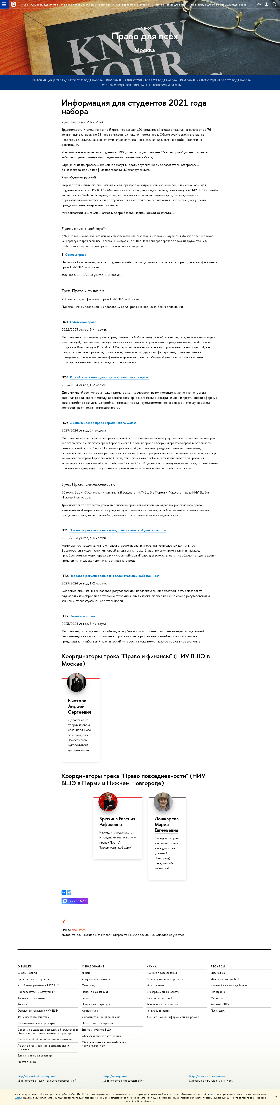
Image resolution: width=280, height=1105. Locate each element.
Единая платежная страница (35, 1055)
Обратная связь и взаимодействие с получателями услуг (104, 1043)
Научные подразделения (161, 972)
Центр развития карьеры (97, 1023)
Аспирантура (90, 1010)
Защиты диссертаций (159, 998)
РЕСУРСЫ (218, 966)
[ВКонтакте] (64, 892)
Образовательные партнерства (101, 1036)
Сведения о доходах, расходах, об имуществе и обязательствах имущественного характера (48, 1031)
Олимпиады (89, 985)
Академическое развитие (162, 1004)
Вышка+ (86, 998)
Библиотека (218, 972)
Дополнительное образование (101, 1017)
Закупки (22, 1004)
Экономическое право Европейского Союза (103, 422)
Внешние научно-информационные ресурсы (173, 1017)
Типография (218, 992)
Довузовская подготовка (97, 979)
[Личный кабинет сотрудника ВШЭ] (267, 4)
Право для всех (144, 35)
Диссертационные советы (162, 992)
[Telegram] (69, 892)
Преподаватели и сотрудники (36, 992)
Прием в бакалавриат (95, 992)
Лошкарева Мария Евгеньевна (167, 824)
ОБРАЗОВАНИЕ (93, 966)
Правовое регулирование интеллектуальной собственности (115, 575)
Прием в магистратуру (96, 1004)
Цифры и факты (27, 972)
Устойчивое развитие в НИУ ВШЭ (38, 985)
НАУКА (151, 966)
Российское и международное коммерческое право (109, 377)
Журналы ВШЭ (220, 1004)
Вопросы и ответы (167, 85)
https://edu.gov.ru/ (115, 1076)
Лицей (86, 972)
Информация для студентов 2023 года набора (215, 80)
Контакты (142, 85)
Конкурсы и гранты (158, 1010)
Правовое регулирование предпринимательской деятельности (118, 530)
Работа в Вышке (27, 1062)
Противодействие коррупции (36, 1023)
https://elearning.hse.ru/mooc (207, 1076)
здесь (212, 1094)
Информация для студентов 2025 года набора (67, 80)
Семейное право (82, 616)
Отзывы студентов (116, 85)
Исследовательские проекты (164, 979)
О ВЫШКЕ (25, 966)
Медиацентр (218, 998)
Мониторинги (155, 985)
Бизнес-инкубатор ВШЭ (96, 1029)
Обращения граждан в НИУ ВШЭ (38, 1010)
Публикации (218, 1010)
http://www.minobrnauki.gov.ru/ (37, 1076)
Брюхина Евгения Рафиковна (117, 821)
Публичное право (83, 322)
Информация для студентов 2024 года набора (141, 80)
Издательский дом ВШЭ (225, 979)
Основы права (75, 254)
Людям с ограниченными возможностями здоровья (43, 1047)
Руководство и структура (34, 979)
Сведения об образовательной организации (45, 1039)
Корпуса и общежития (31, 998)
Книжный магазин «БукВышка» (229, 985)
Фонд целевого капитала (33, 1017)
